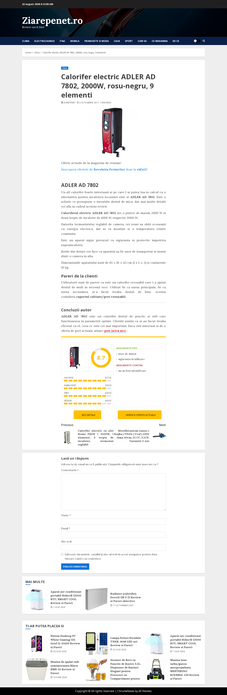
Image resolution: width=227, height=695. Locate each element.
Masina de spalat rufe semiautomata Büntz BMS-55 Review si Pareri (36, 669)
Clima (25, 41)
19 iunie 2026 (60, 677)
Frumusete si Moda (96, 41)
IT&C (62, 41)
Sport (129, 41)
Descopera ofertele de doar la (104, 169)
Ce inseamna (160, 41)
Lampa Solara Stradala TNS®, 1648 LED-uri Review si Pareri (96, 643)
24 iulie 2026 (59, 651)
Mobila (74, 41)
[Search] (204, 41)
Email (65, 528)
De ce (176, 41)
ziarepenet (69, 102)
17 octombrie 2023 (123, 605)
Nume (66, 515)
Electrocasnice (44, 41)
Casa (117, 41)
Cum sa (142, 41)
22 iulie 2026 (119, 649)
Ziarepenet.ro (52, 20)
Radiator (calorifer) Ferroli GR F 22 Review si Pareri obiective (96, 599)
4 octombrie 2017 (89, 102)
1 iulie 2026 (59, 607)
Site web (66, 541)
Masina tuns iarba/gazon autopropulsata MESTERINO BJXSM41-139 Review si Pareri (156, 669)
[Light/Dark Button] (197, 41)
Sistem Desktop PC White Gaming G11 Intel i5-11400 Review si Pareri (36, 643)
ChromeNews (125, 691)
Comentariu (69, 470)
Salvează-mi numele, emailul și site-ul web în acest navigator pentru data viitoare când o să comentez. (111, 556)
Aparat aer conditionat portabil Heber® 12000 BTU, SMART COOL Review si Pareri (36, 599)
